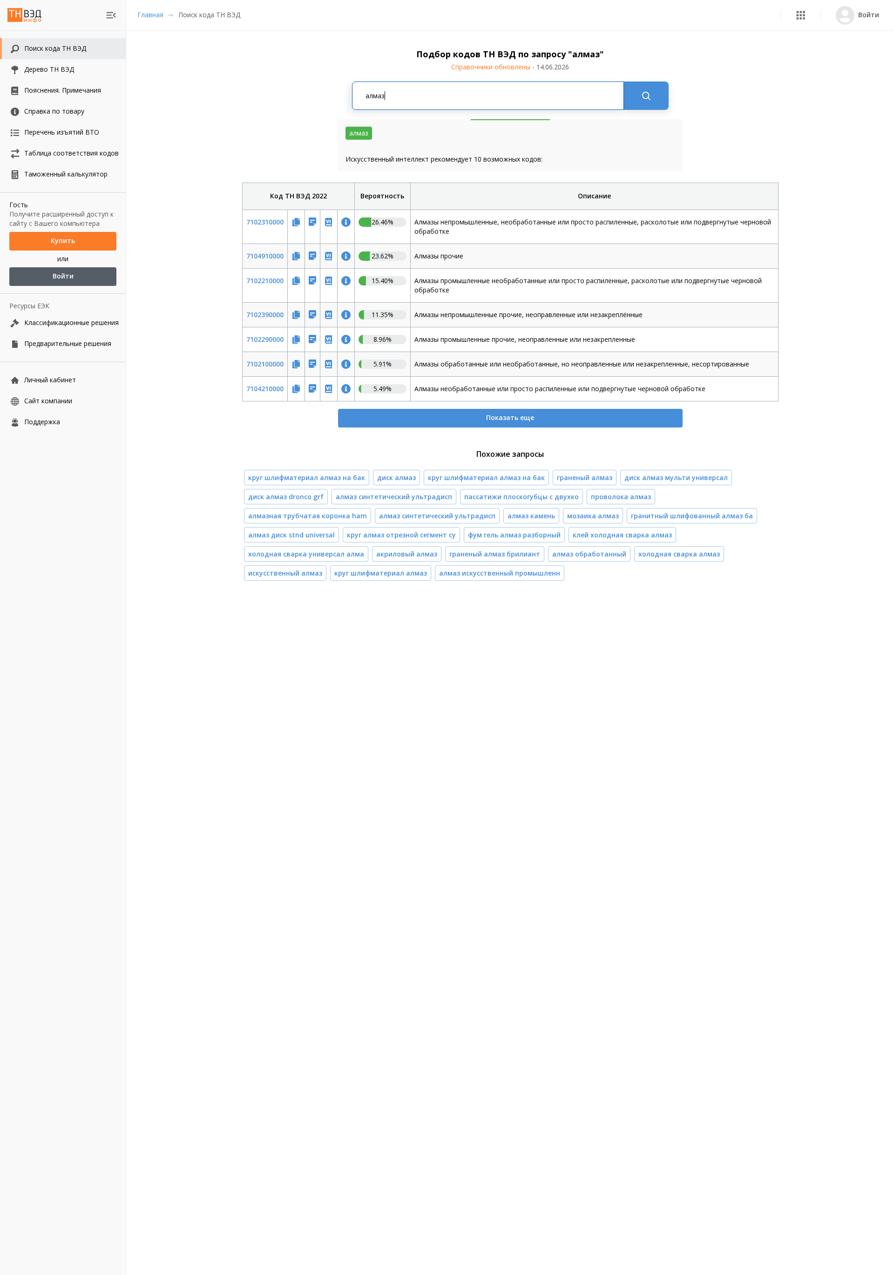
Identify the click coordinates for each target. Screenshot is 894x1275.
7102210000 (265, 280)
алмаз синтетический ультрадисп (394, 496)
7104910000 (265, 255)
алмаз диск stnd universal (291, 534)
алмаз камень (531, 515)
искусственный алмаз (285, 573)
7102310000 (265, 221)
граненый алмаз (584, 477)
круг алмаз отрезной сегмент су (401, 534)
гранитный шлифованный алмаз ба (692, 515)
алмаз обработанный (589, 553)
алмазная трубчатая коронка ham (307, 515)
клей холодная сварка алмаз (622, 534)
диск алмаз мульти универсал (676, 477)
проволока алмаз (621, 496)
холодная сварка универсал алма (306, 553)
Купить (63, 241)
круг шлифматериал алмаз (380, 573)
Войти (63, 276)
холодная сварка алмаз (679, 553)
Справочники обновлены (510, 66)
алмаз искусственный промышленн (499, 573)
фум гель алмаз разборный (514, 534)
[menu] (111, 15)
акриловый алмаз (406, 553)
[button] (800, 15)
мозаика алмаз (593, 515)
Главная (150, 14)
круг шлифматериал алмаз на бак (306, 477)
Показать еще (510, 417)
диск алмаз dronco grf (286, 496)
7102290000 (265, 339)
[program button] (800, 15)
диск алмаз (396, 477)
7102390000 (265, 314)
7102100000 (265, 363)
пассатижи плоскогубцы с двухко (521, 496)
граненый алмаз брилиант (494, 553)
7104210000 (265, 388)
